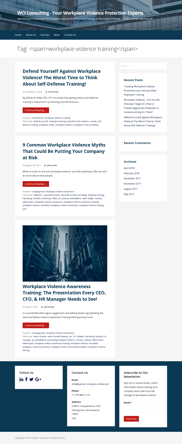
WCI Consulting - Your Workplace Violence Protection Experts (80, 13)
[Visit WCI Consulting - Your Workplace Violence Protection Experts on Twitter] (31, 380)
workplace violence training (86, 124)
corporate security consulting (74, 195)
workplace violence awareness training (81, 202)
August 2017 (130, 188)
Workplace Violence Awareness (60, 191)
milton (54, 198)
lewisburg (46, 198)
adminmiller (53, 91)
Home (18, 34)
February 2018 (131, 173)
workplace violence (64, 124)
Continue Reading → (36, 110)
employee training (57, 121)
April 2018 (129, 168)
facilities (80, 336)
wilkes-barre (28, 202)
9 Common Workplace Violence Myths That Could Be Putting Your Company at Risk (64, 151)
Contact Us (70, 34)
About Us (31, 34)
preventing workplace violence (61, 340)
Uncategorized (38, 191)
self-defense (37, 117)
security (93, 121)
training (34, 124)
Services (45, 34)
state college (88, 198)
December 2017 (132, 178)
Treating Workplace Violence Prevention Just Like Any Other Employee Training (140, 90)
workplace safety (46, 124)
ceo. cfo (72, 336)
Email (128, 402)
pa (60, 198)
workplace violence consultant (36, 205)
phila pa (65, 198)
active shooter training (57, 336)
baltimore (38, 195)
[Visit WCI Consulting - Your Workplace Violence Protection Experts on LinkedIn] (21, 380)
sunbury (98, 198)
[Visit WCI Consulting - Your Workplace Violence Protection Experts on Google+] (38, 380)
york (25, 208)
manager (27, 340)
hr (105, 336)
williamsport (28, 343)
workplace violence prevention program (69, 347)
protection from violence (78, 121)
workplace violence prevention (64, 205)
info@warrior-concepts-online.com (90, 384)
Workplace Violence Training (57, 117)
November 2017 (132, 183)
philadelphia (75, 198)
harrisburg (27, 198)
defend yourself (41, 121)
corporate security (51, 195)
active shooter (40, 336)
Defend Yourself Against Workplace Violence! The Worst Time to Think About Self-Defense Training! (62, 77)
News (57, 34)
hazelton (37, 198)
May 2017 (129, 194)
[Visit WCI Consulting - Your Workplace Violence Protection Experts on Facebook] (26, 380)
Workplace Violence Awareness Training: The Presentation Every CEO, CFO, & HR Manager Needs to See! (64, 292)
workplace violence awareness (49, 202)
